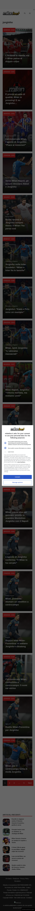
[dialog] (17, 455)
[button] (17, 452)
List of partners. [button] (21, 462)
